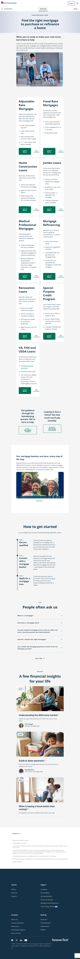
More (75, 9)
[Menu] (77, 3)
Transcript (39, 500)
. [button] (13, 948)
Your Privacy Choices (48, 906)
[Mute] (56, 497)
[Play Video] (17, 497)
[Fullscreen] (62, 497)
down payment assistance (27, 367)
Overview (43, 9)
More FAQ (38, 658)
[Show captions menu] (53, 497)
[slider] (37, 497)
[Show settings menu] (59, 497)
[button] (15, 893)
